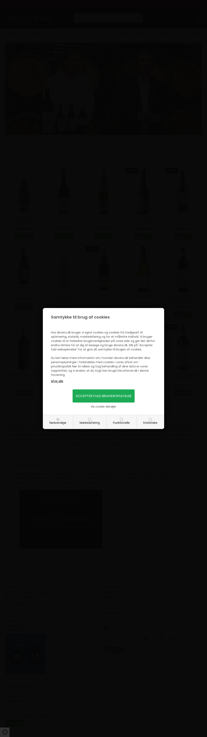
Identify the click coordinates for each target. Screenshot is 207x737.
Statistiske (150, 423)
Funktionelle (121, 423)
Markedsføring (90, 423)
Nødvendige (58, 423)
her (74, 366)
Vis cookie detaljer (103, 407)
